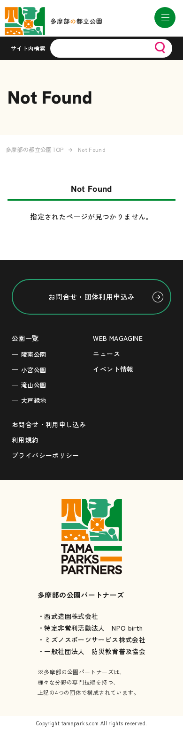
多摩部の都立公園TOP (35, 149)
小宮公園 (33, 369)
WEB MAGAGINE (118, 338)
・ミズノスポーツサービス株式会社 (91, 639)
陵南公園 (33, 354)
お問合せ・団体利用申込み (91, 296)
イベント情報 (113, 369)
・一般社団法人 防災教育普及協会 (91, 651)
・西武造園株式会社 (68, 616)
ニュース (106, 353)
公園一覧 (25, 338)
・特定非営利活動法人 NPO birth (90, 627)
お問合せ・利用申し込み (49, 424)
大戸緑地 (33, 400)
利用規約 (25, 439)
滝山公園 (33, 384)
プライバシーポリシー (45, 455)
